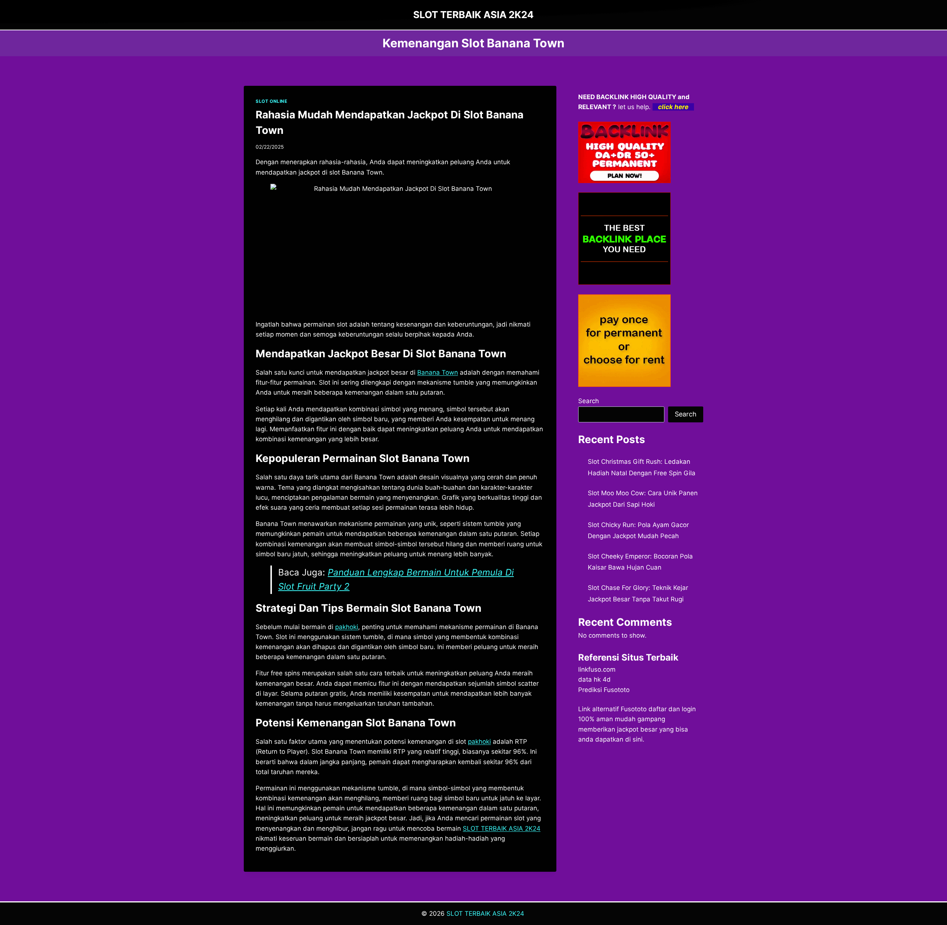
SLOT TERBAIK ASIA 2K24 (485, 913)
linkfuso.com (597, 669)
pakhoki (346, 627)
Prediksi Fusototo (604, 689)
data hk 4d (594, 679)
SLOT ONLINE (271, 101)
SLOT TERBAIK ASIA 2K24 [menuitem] (501, 828)
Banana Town (437, 372)
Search (588, 401)
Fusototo (634, 709)
